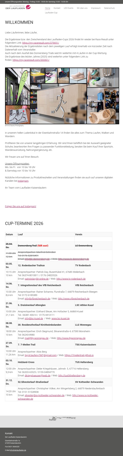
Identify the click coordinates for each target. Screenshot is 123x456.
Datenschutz (109, 8)
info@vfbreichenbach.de (37, 298)
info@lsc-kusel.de (34, 318)
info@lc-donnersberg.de (37, 258)
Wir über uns (82, 8)
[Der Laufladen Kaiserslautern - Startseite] (23, 6)
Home (47, 8)
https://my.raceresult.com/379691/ (40, 42)
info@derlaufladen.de (18, 450)
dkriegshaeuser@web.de (37, 375)
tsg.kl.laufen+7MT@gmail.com (41, 355)
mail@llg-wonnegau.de (36, 338)
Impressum (96, 8)
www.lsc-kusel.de (61, 318)
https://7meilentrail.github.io (79, 355)
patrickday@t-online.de (37, 278)
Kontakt (57, 8)
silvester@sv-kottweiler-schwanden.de (44, 395)
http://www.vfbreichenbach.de (73, 298)
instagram (23, 180)
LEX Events (68, 8)
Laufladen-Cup (51, 13)
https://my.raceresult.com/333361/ (31, 60)
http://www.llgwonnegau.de (71, 338)
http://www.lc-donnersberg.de (73, 258)
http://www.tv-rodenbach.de (71, 278)
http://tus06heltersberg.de (71, 375)
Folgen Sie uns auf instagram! (20, 206)
